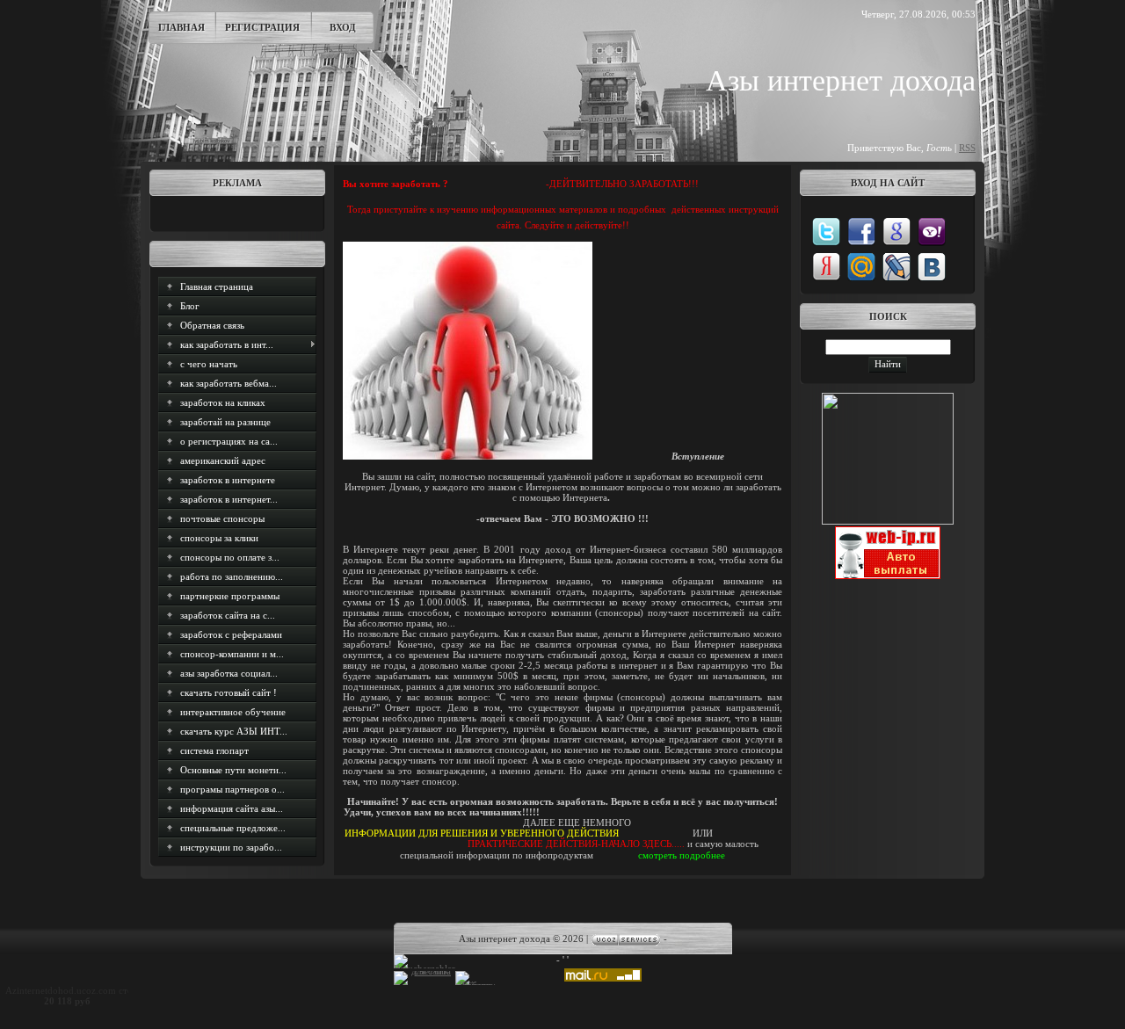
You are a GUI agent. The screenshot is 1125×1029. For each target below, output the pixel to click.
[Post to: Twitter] (826, 231)
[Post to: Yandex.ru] (826, 266)
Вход (343, 27)
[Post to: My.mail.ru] (861, 266)
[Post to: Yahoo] (931, 231)
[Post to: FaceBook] (861, 231)
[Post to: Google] (896, 231)
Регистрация (262, 27)
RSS (967, 147)
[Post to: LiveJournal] (896, 266)
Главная (181, 27)
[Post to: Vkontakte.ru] (931, 266)
